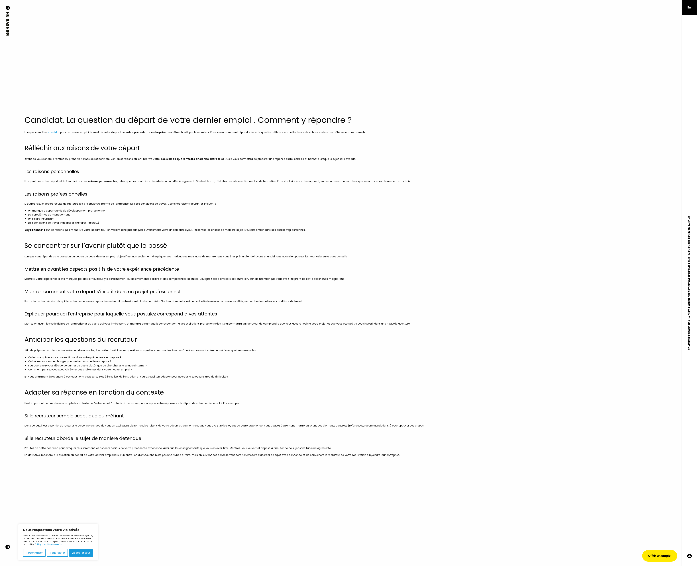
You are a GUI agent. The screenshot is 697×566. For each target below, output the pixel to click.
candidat (54, 132)
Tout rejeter (57, 553)
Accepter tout (81, 553)
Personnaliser (34, 553)
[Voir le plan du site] (689, 560)
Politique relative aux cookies (48, 544)
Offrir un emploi (659, 556)
